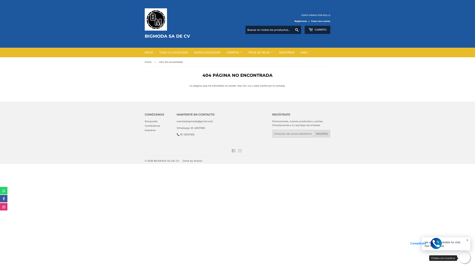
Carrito (320, 29)
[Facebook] (3, 198)
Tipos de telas (259, 52)
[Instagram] (3, 206)
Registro (322, 133)
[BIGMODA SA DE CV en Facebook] (233, 151)
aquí (250, 85)
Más (304, 52)
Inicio (149, 52)
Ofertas (233, 52)
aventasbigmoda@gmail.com (195, 121)
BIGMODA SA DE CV (166, 160)
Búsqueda (151, 121)
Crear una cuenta (320, 21)
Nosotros (286, 52)
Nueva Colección (207, 52)
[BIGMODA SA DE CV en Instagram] (240, 151)
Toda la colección (173, 52)
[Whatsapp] (3, 190)
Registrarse (300, 21)
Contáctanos (152, 125)
